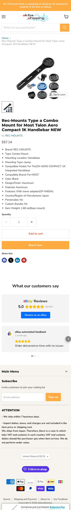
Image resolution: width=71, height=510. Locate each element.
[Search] (64, 28)
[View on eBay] (9, 333)
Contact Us (57, 507)
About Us (45, 499)
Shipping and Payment (25, 499)
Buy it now (35, 245)
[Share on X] (10, 260)
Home (5, 38)
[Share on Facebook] (4, 260)
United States (34, 456)
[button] (3, 339)
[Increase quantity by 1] (31, 222)
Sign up (53, 397)
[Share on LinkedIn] (17, 260)
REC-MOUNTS (14, 135)
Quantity (6, 214)
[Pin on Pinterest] (24, 260)
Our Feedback (61, 499)
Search (6, 499)
